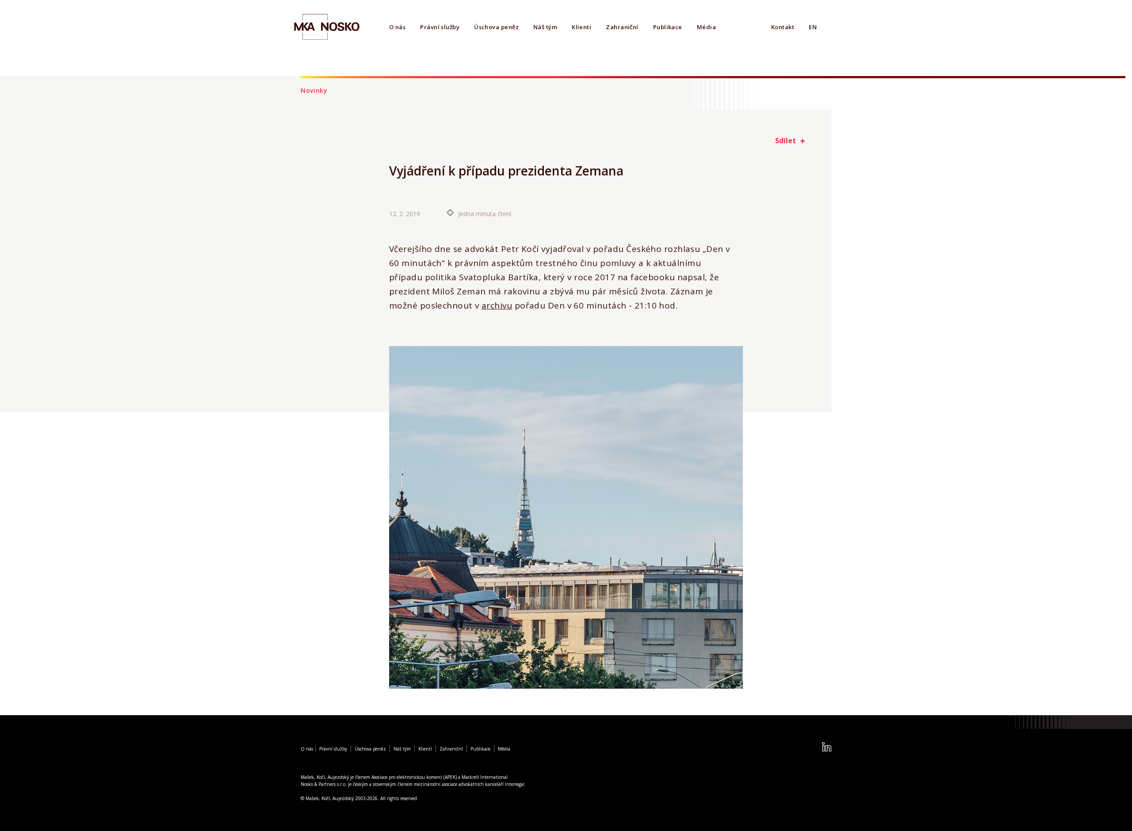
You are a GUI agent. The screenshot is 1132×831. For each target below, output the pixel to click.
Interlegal (514, 784)
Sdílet (785, 140)
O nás (397, 27)
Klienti (581, 27)
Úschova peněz (496, 27)
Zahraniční (622, 27)
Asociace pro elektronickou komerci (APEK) (414, 777)
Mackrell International (485, 777)
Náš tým (545, 27)
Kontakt (782, 27)
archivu (497, 305)
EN (813, 27)
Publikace (667, 27)
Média (706, 27)
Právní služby (439, 27)
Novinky (314, 90)
